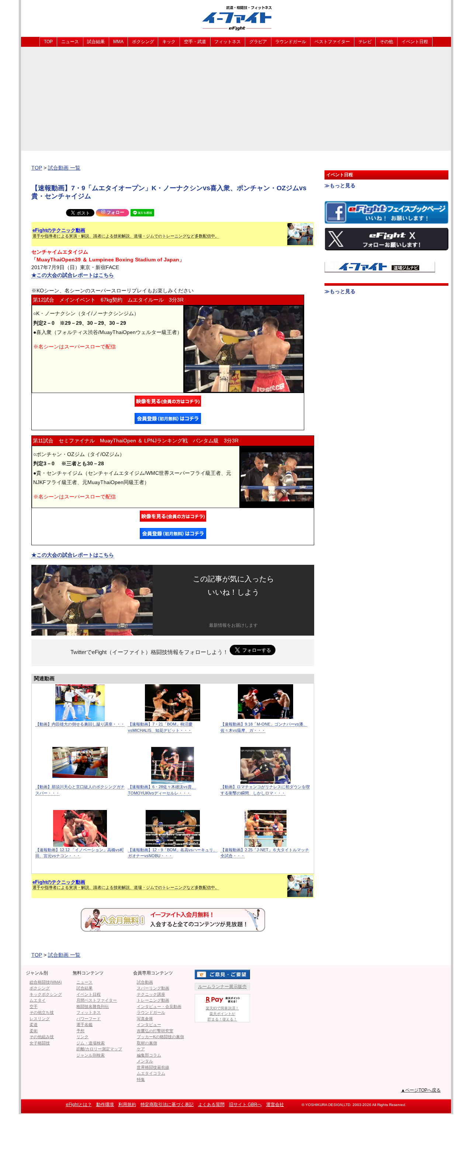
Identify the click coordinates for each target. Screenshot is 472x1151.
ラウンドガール (290, 41)
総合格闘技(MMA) (46, 982)
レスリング (40, 1018)
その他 (386, 41)
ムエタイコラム (151, 1073)
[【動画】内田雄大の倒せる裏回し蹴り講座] (80, 717)
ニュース (70, 41)
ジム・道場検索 (90, 1043)
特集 (141, 1079)
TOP (48, 41)
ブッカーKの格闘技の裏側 (160, 1036)
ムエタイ (38, 1000)
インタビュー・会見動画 (159, 1006)
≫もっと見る (339, 185)
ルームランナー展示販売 (222, 986)
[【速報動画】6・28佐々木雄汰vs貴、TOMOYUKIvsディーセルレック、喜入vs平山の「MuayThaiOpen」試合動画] (172, 780)
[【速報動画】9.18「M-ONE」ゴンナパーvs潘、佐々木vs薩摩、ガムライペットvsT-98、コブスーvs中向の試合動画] (265, 715)
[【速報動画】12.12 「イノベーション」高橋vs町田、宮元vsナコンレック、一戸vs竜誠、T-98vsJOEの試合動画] (80, 843)
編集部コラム (149, 1055)
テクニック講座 (151, 994)
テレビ (365, 41)
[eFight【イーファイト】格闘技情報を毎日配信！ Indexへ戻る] (236, 18)
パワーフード (88, 1018)
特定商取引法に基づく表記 (167, 1104)
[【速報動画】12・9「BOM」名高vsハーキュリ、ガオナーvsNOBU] (173, 843)
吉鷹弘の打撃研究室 (155, 1031)
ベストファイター (332, 41)
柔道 (34, 1024)
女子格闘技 (40, 1043)
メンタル (145, 1061)
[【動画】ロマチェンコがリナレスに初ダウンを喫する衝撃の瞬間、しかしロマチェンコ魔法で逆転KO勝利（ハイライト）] (265, 780)
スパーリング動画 (153, 988)
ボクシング (143, 41)
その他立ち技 (42, 1012)
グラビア (258, 41)
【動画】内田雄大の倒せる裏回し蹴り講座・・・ (80, 724)
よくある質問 (211, 1104)
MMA (118, 41)
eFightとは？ (79, 1104)
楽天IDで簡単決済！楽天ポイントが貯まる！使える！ (222, 1013)
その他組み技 (42, 1036)
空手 (34, 1006)
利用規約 (127, 1104)
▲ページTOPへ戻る (421, 1090)
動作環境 (105, 1104)
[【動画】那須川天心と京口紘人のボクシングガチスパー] (80, 774)
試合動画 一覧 (64, 168)
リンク (82, 1036)
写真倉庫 (145, 1018)
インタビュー (149, 1024)
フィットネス (227, 41)
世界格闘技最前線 (153, 1067)
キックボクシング (46, 994)
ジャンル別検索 (90, 1055)
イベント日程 (415, 41)
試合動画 (145, 982)
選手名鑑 (84, 1024)
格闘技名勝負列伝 (92, 1006)
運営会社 (275, 1104)
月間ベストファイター (96, 1000)
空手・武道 (195, 41)
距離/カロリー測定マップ (99, 1049)
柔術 (34, 1031)
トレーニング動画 (153, 1000)
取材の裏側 (147, 1043)
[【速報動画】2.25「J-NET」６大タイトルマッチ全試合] (265, 843)
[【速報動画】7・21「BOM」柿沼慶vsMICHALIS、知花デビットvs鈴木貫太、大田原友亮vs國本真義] (172, 717)
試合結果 (96, 41)
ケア (141, 1049)
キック (169, 41)
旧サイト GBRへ (245, 1104)
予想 (80, 1031)
